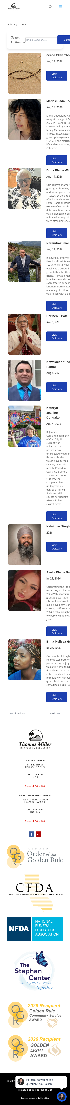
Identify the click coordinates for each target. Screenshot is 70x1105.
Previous (20, 713)
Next (52, 713)
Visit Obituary (57, 75)
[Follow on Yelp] (38, 834)
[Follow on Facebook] (31, 834)
